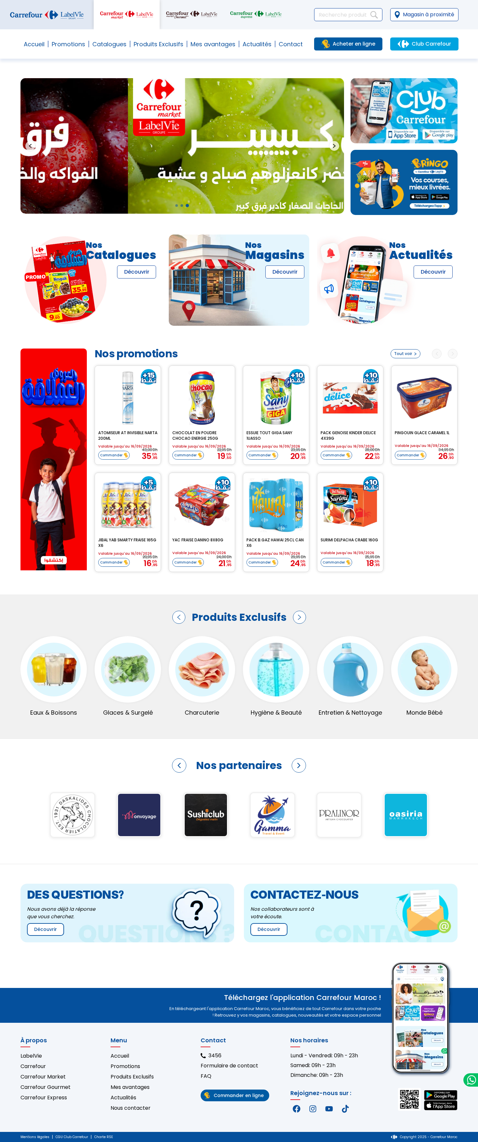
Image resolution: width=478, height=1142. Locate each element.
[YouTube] (329, 1109)
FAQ (206, 1076)
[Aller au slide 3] (187, 205)
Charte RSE (103, 1137)
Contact (291, 44)
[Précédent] (178, 617)
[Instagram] (313, 1109)
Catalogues (109, 44)
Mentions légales (34, 1137)
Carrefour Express (43, 1097)
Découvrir (136, 272)
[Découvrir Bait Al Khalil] (405, 815)
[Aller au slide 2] (181, 205)
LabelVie (31, 1056)
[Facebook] (296, 1109)
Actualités (257, 44)
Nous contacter (131, 1108)
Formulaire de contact (229, 1065)
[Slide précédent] (30, 146)
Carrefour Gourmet (45, 1087)
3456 (214, 1055)
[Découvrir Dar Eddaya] (272, 815)
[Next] (453, 354)
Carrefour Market (43, 1076)
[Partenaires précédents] (179, 765)
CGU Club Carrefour (72, 1137)
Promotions (68, 44)
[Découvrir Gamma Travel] (72, 815)
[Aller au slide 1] (176, 205)
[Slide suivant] (334, 146)
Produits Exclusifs (132, 1076)
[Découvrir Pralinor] (139, 815)
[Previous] (437, 354)
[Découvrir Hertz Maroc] (339, 815)
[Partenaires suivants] (299, 765)
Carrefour (33, 1066)
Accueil (34, 44)
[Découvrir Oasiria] (205, 815)
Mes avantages (213, 44)
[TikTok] (345, 1109)
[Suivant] (299, 617)
